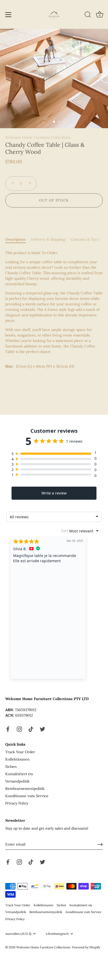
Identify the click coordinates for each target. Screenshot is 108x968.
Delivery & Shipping (48, 239)
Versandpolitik (17, 781)
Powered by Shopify (86, 947)
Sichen (11, 766)
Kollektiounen (17, 759)
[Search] (88, 15)
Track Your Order (20, 752)
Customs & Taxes (86, 239)
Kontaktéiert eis (19, 774)
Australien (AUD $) (18, 934)
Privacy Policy (16, 803)
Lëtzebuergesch (57, 934)
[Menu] (8, 14)
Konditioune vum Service (26, 795)
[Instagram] (19, 728)
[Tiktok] (31, 728)
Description (15, 239)
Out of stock (54, 200)
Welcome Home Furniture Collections (37, 137)
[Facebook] (7, 728)
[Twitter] (42, 728)
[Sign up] (100, 844)
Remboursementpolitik (25, 788)
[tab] (18, 239)
